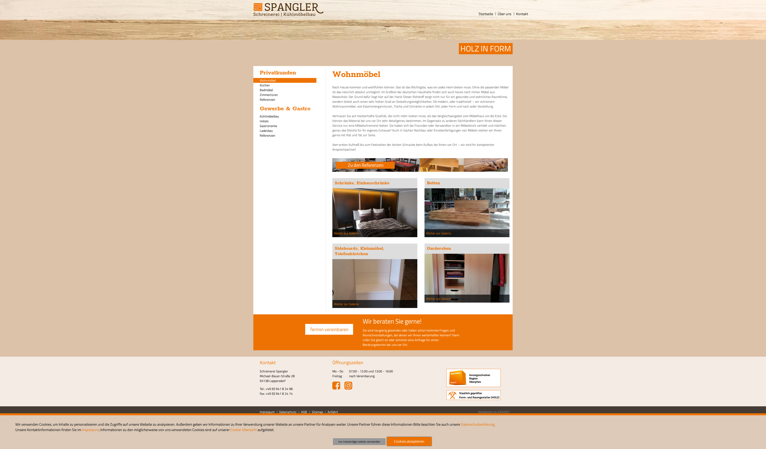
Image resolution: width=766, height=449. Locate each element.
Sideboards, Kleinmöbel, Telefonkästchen (359, 251)
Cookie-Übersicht (243, 429)
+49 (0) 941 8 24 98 (279, 388)
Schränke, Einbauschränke (362, 183)
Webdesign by (493, 412)
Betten (433, 183)
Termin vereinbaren (329, 329)
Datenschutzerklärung (477, 424)
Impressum (90, 429)
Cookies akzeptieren (409, 441)
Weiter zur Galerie (346, 233)
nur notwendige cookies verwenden (359, 442)
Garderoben (439, 248)
